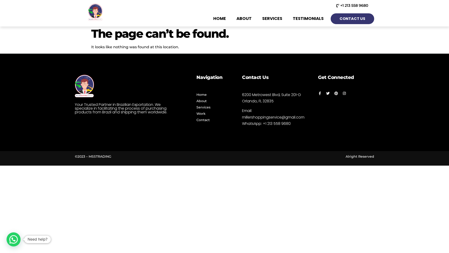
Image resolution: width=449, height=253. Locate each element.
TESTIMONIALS (308, 18)
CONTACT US (352, 18)
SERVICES (272, 18)
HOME (219, 18)
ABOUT (244, 18)
